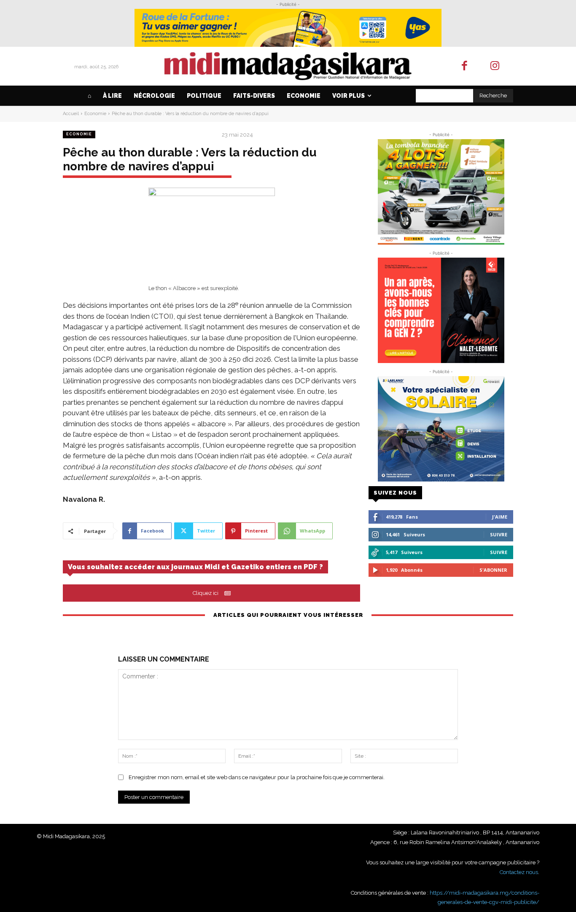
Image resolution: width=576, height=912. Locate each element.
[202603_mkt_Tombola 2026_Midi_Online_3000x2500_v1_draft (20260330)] (441, 192)
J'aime (499, 517)
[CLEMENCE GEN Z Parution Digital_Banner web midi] (441, 310)
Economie (95, 113)
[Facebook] (464, 66)
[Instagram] (495, 66)
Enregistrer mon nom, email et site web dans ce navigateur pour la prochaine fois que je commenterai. (257, 777)
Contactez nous (519, 872)
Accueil (71, 113)
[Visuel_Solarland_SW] (441, 429)
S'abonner (493, 570)
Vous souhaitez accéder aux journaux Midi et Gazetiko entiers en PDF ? (195, 567)
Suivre (498, 534)
